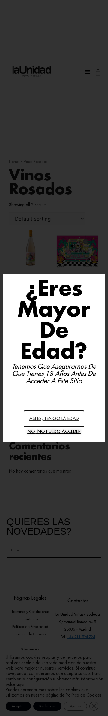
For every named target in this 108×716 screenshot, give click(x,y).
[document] (54, 358)
